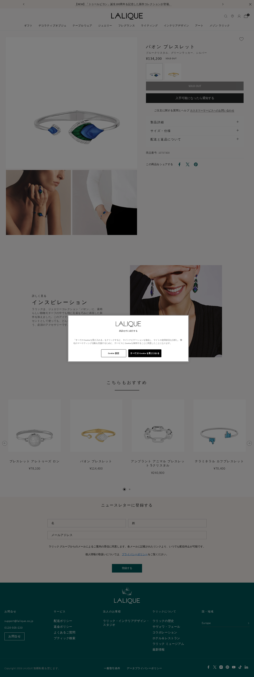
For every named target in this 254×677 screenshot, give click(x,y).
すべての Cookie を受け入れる (144, 353)
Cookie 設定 (113, 353)
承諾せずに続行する (128, 331)
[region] (128, 338)
